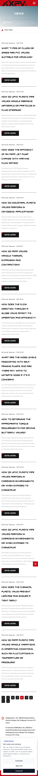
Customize (19, 761)
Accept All (19, 771)
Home (5, 22)
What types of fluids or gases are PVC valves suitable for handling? (18, 52)
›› (8, 701)
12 (31, 698)
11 (26, 698)
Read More (10, 80)
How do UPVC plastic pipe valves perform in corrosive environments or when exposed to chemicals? (18, 481)
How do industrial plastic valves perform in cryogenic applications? (19, 207)
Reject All (19, 766)
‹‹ (3, 698)
